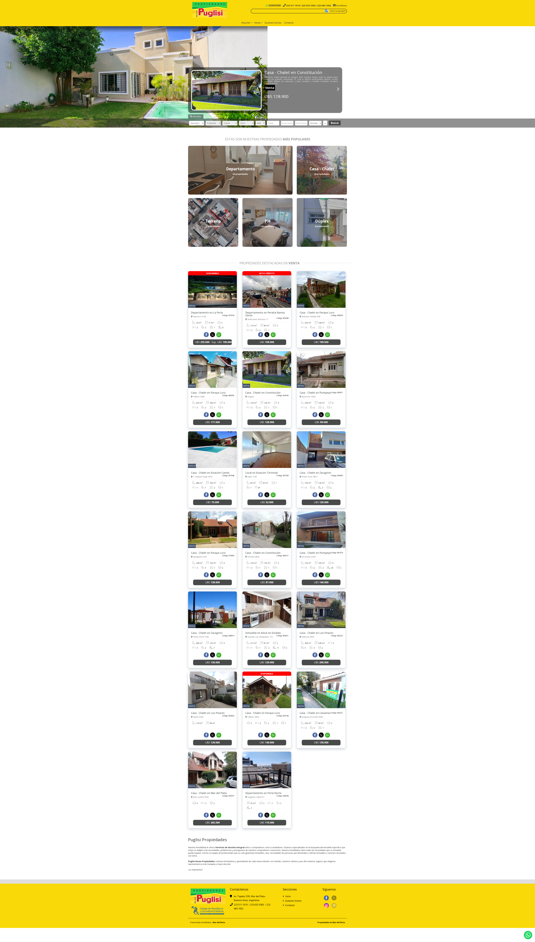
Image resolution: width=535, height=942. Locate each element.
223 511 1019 (241, 904)
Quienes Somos (273, 22)
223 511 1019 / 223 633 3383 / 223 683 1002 (308, 5)
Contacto (289, 22)
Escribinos (341, 5)
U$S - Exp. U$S (213, 342)
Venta (257, 22)
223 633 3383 (257, 904)
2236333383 (274, 5)
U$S (267, 342)
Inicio (288, 896)
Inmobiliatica (206, 922)
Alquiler (245, 22)
